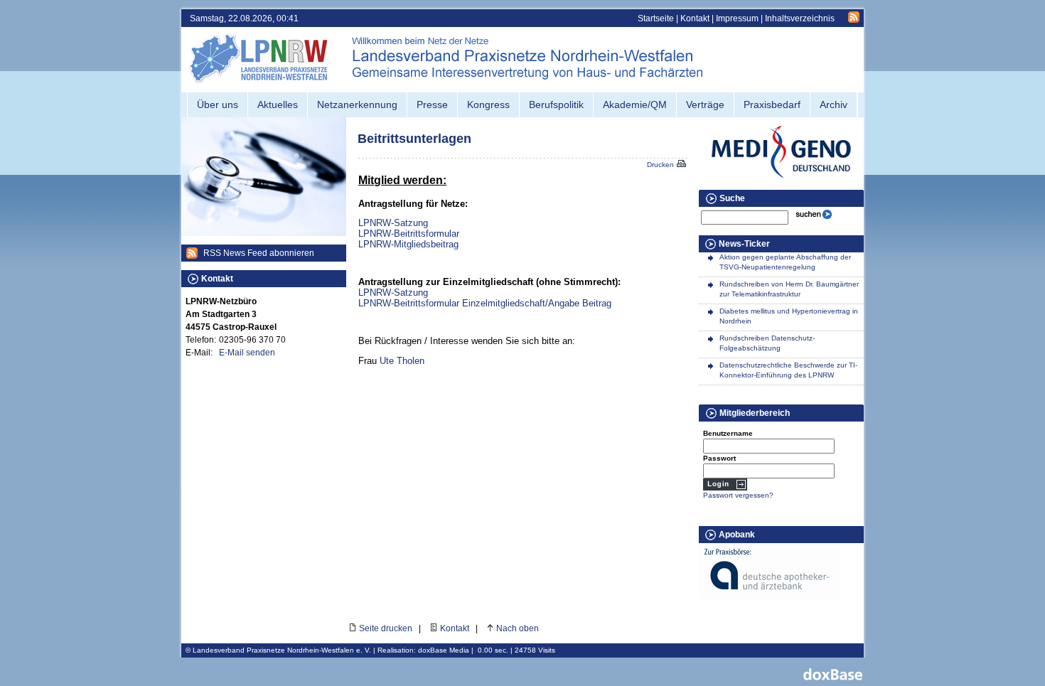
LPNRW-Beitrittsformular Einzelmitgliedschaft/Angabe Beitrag (484, 303)
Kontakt (694, 18)
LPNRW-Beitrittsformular (408, 233)
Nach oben (517, 628)
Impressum (737, 18)
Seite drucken (385, 628)
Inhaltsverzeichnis (800, 18)
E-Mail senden (247, 353)
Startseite (656, 18)
